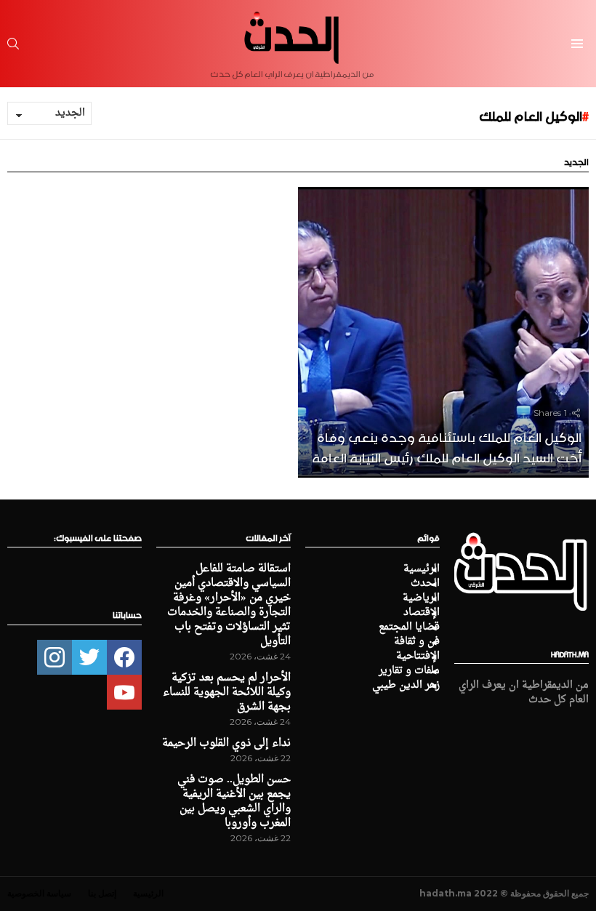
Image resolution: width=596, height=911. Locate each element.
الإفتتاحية (418, 656)
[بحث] (13, 43)
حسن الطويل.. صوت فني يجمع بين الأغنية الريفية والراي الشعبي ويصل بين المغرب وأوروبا (234, 801)
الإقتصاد (421, 612)
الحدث (425, 583)
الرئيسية (421, 569)
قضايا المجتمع (409, 627)
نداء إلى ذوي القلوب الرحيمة (226, 743)
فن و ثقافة (417, 642)
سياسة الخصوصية (39, 893)
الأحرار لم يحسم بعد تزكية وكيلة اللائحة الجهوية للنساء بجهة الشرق (227, 692)
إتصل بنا (102, 893)
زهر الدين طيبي (406, 685)
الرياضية (421, 598)
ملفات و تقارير (409, 671)
